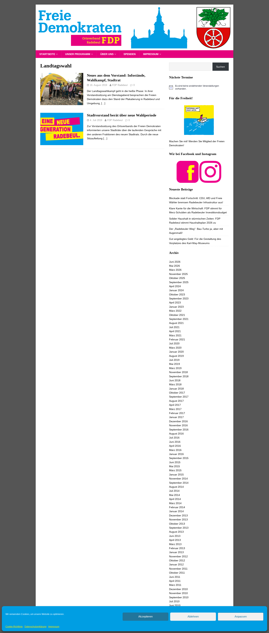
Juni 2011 (174, 576)
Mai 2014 (174, 495)
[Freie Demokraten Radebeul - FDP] (134, 48)
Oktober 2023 (177, 294)
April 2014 (175, 499)
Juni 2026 (174, 261)
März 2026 (175, 269)
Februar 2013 (177, 548)
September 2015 (178, 458)
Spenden (130, 54)
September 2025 (178, 282)
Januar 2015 (176, 474)
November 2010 (178, 593)
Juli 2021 (174, 327)
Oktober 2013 (177, 523)
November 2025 (178, 274)
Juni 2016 (174, 441)
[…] (103, 103)
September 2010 (178, 597)
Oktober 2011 (177, 572)
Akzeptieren (145, 616)
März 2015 (175, 470)
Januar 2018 (176, 388)
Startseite (47, 54)
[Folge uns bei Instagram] (210, 180)
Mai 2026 (174, 265)
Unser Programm (77, 54)
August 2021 (176, 323)
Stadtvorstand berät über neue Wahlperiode (121, 115)
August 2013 (176, 531)
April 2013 (175, 539)
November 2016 (178, 425)
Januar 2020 (176, 351)
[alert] (199, 87)
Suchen (220, 66)
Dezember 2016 (178, 421)
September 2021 (178, 319)
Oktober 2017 (177, 392)
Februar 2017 (177, 413)
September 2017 (178, 396)
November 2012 (178, 556)
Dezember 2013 (178, 515)
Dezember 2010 (178, 589)
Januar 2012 (176, 564)
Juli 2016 (174, 437)
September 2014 (178, 482)
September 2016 (178, 429)
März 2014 (175, 503)
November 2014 (178, 478)
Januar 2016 (176, 454)
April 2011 (175, 580)
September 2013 (178, 527)
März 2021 (175, 335)
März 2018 (175, 384)
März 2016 (175, 450)
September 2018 (178, 376)
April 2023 (175, 302)
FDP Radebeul (120, 85)
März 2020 (175, 347)
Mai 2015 (174, 466)
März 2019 (175, 368)
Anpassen (241, 616)
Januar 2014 (176, 511)
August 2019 (176, 355)
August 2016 (176, 433)
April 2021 (175, 331)
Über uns (106, 54)
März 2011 (175, 584)
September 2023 (178, 298)
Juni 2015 (174, 462)
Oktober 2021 (177, 314)
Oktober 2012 (177, 560)
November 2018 (178, 372)
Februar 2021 (177, 339)
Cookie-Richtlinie (14, 626)
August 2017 (176, 400)
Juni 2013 (174, 535)
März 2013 (175, 544)
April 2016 (175, 445)
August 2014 (176, 486)
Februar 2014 (177, 507)
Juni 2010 (174, 605)
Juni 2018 (174, 380)
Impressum (53, 626)
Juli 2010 (174, 601)
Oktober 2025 (177, 278)
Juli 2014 (174, 490)
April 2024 (175, 286)
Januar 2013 (176, 552)
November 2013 (178, 519)
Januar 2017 (176, 417)
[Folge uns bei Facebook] (188, 180)
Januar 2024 (176, 290)
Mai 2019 (174, 363)
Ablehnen (193, 616)
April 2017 (175, 404)
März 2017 (175, 409)
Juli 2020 (174, 343)
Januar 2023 (176, 306)
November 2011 (178, 568)
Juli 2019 (174, 359)
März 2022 (175, 310)
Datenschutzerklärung (35, 626)
